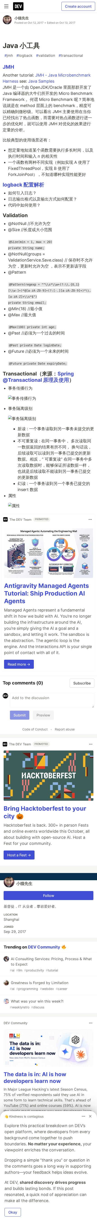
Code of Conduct (35, 729)
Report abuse (65, 729)
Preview (43, 715)
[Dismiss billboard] (90, 1116)
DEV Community (44, 946)
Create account (78, 6)
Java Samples (41, 81)
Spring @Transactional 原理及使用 (38, 377)
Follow (48, 895)
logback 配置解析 (23, 185)
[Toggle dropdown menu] (90, 519)
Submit (20, 715)
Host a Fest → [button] (19, 855)
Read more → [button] (19, 664)
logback (24, 55)
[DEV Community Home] (18, 6)
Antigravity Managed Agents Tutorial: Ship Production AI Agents (46, 593)
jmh (9, 55)
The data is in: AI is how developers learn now (35, 1077)
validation (45, 55)
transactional (71, 55)
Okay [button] (12, 1212)
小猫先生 (21, 18)
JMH (8, 67)
